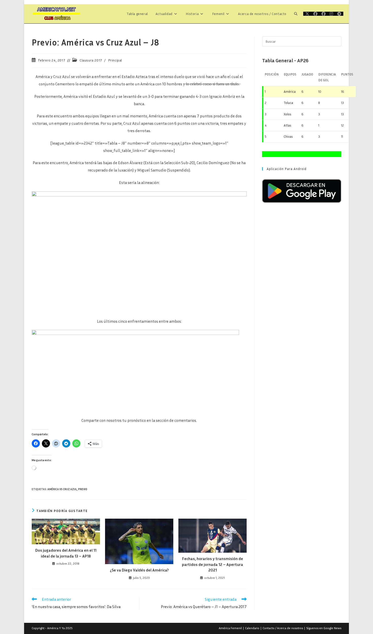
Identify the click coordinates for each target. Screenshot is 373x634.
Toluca (288, 103)
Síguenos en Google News (323, 628)
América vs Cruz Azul (62, 489)
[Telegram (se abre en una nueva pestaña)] (339, 14)
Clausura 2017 (91, 60)
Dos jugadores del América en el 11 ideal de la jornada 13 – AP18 (65, 553)
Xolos (287, 114)
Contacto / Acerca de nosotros (283, 628)
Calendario (252, 628)
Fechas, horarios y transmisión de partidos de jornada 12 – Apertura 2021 (212, 564)
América (290, 91)
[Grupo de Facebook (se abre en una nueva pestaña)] (323, 14)
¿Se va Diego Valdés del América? (139, 570)
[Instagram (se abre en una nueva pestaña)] (331, 14)
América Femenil (230, 628)
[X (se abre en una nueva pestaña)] (307, 14)
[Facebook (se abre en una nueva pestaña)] (315, 14)
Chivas (288, 136)
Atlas (287, 125)
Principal (115, 60)
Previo (82, 489)
